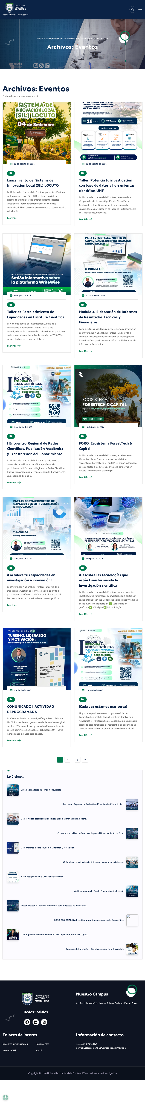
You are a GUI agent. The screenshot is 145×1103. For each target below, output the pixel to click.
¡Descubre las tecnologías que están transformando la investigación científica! (103, 580)
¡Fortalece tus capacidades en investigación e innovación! (31, 577)
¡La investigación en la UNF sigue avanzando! (42, 877)
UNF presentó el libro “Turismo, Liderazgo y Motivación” (48, 848)
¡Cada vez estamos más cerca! (103, 707)
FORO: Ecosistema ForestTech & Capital (105, 446)
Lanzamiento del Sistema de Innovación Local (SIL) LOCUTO (33, 183)
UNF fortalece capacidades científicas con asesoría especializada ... (92, 862)
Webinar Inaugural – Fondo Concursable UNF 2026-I (99, 891)
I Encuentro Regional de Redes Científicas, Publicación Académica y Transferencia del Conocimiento (35, 449)
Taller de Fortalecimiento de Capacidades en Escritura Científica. (36, 314)
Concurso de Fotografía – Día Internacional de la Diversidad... (95, 949)
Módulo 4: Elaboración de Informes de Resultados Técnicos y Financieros (108, 317)
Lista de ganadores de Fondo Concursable (41, 790)
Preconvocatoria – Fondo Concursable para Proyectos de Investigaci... (54, 906)
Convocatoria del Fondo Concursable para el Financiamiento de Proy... (90, 833)
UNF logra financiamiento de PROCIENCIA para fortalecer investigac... (54, 935)
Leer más (11, 218)
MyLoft (39, 1051)
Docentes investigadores (15, 1044)
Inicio (40, 39)
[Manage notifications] (5, 1097)
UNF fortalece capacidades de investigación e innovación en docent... (54, 819)
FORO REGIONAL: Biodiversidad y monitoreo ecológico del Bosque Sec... (89, 920)
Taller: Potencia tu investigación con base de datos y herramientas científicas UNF (106, 186)
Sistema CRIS (9, 1051)
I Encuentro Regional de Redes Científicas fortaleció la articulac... (93, 804)
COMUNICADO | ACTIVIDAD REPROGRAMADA (30, 709)
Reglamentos (42, 1044)
